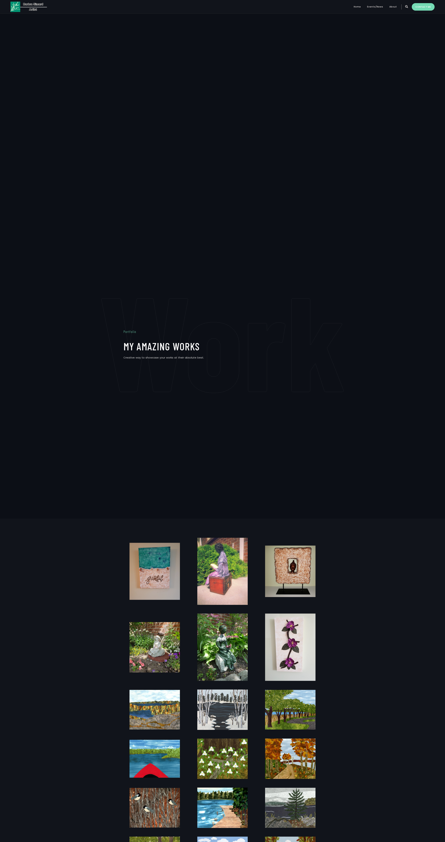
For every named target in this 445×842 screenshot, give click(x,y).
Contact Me (423, 6)
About (393, 6)
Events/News (375, 6)
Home (357, 6)
